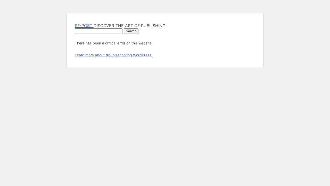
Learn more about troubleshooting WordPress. (113, 55)
